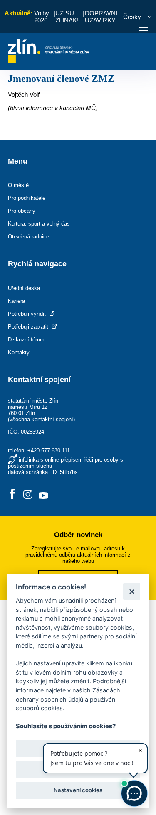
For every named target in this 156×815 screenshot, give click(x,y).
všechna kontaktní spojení (41, 419)
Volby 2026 (41, 17)
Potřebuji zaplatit (29, 327)
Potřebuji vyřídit (27, 314)
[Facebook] (12, 494)
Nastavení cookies (78, 790)
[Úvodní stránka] (48, 60)
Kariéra (16, 301)
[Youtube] (43, 494)
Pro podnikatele (26, 198)
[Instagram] (27, 494)
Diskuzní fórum (26, 339)
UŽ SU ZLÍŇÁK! (67, 17)
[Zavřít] (131, 591)
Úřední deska (24, 288)
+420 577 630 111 (48, 450)
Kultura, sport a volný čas (39, 224)
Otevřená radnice (28, 236)
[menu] (143, 30)
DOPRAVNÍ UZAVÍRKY (101, 17)
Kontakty (19, 352)
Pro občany (21, 211)
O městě (18, 185)
